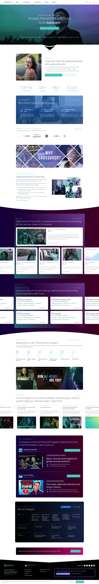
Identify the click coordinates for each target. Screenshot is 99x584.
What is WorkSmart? (28, 575)
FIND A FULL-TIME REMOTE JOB (49, 28)
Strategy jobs (70, 529)
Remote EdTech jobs (71, 536)
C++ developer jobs (55, 515)
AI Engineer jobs (44, 519)
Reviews (46, 2)
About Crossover (28, 569)
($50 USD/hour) (64, 315)
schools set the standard (32, 192)
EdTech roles (44, 187)
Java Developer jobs (65, 514)
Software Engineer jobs (45, 516)
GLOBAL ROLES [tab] (65, 506)
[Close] (97, 582)
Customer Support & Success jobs (56, 526)
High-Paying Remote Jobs (45, 569)
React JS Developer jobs (66, 519)
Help (87, 2)
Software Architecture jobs (22, 527)
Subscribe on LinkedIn (71, 450)
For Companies (37, 2)
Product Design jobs (35, 519)
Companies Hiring (28, 571)
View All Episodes (72, 476)
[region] (49, 582)
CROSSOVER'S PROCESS (74, 339)
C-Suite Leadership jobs (38, 526)
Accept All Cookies (79, 581)
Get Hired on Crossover (52, 75)
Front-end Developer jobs (56, 519)
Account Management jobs (55, 535)
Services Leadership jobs (55, 527)
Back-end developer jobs (45, 520)
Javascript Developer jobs (66, 515)
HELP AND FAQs (8, 574)
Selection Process (43, 571)
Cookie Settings (71, 581)
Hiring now (77, 128)
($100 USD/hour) (29, 301)
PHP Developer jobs (65, 516)
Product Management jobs (39, 536)
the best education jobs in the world (29, 196)
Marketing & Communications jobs (56, 537)
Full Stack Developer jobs (56, 520)
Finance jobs (20, 535)
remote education (37, 187)
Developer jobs (54, 516)
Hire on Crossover (69, 75)
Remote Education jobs (71, 535)
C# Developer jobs (55, 514)
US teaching (29, 189)
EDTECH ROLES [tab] (76, 506)
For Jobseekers (26, 2)
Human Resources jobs (71, 526)
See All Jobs (77, 287)
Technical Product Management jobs (40, 535)
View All (78, 395)
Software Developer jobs (76, 516)
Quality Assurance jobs (35, 520)
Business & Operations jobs (72, 527)
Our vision (75, 99)
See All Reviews (76, 218)
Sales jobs (52, 536)
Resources (54, 2)
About (17, 2)
